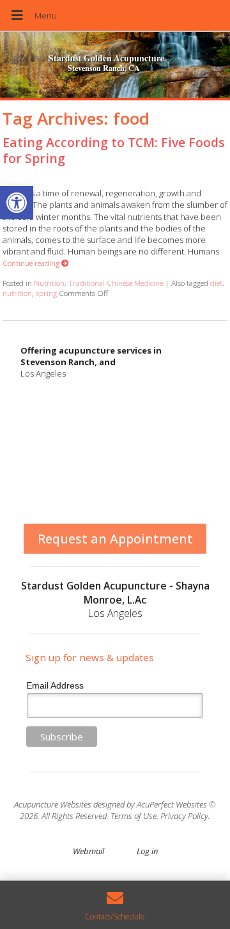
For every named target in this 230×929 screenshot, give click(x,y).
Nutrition (49, 282)
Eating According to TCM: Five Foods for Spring (114, 150)
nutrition (17, 293)
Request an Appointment (115, 538)
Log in (147, 851)
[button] (16, 202)
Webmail (88, 851)
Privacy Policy (184, 816)
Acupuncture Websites (52, 804)
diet (216, 282)
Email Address (55, 685)
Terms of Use (134, 816)
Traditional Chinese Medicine (115, 282)
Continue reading (32, 263)
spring (46, 293)
